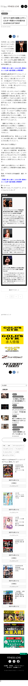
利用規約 (11, 665)
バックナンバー (14, 486)
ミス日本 (17, 452)
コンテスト (6, 185)
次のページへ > (14, 290)
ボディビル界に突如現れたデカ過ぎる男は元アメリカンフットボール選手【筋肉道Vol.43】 (13, 269)
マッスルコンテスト (7, 452)
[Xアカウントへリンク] (10, 662)
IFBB (4, 445)
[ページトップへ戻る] (23, 654)
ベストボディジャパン (8, 448)
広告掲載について (17, 667)
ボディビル (6, 188)
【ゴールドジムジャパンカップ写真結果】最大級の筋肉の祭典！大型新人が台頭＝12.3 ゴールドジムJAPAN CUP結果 (13, 211)
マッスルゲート (16, 188)
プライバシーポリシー (19, 665)
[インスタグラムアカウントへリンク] (14, 662)
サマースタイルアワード (18, 445)
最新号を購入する (14, 480)
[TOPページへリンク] (10, 6)
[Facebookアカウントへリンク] (18, 662)
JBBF (9, 445)
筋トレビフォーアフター (8, 455)
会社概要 (6, 665)
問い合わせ (9, 667)
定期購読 (14, 483)
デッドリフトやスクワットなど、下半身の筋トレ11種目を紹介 (19, 412)
